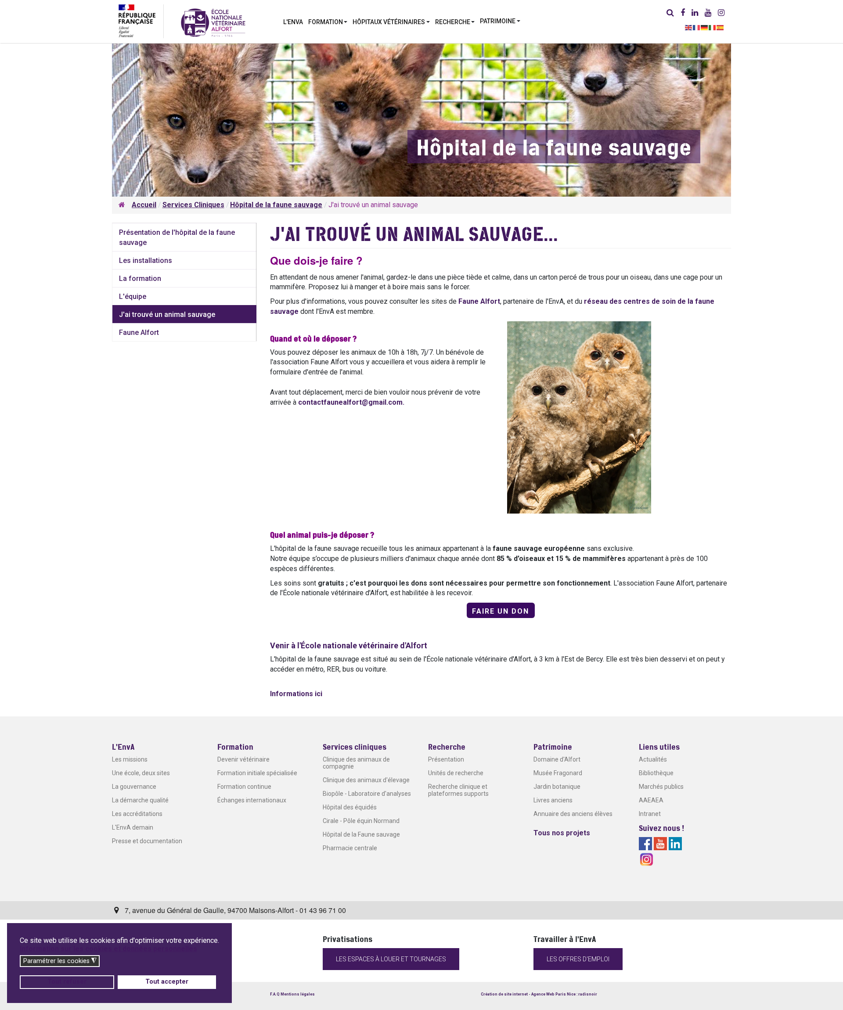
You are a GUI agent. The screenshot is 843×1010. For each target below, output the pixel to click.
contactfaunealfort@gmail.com (350, 402)
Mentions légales (298, 994)
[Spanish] (720, 27)
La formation (140, 278)
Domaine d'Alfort (556, 759)
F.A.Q (275, 994)
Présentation (446, 759)
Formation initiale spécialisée (257, 772)
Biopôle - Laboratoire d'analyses (367, 793)
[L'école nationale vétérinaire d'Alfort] (213, 22)
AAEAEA (651, 800)
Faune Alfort (479, 301)
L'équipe (132, 296)
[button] (328, 21)
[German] (705, 27)
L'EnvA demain (132, 827)
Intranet (650, 813)
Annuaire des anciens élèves (572, 813)
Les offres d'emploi (578, 959)
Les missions (130, 759)
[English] (689, 27)
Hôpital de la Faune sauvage (361, 834)
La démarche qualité (140, 800)
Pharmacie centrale (350, 848)
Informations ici (296, 694)
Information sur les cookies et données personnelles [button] (108, 949)
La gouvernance (134, 786)
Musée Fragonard (557, 772)
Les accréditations (137, 813)
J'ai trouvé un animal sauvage (167, 314)
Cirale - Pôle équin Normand (361, 820)
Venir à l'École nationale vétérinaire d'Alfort (348, 645)
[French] (697, 27)
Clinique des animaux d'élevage (366, 780)
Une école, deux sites (141, 772)
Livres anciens (553, 800)
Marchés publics (661, 786)
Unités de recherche (455, 772)
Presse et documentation (147, 841)
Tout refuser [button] (66, 981)
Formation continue (244, 786)
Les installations (145, 260)
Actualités (653, 759)
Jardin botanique (556, 786)
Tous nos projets (561, 833)
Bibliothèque (656, 772)
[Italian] (713, 27)
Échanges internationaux (251, 800)
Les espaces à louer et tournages (391, 959)
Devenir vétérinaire (243, 759)
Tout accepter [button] (166, 981)
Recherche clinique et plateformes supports (458, 790)
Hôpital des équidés (350, 807)
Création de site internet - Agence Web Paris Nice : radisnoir (539, 994)
